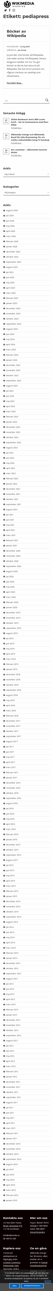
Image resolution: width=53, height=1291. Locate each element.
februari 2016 (12, 834)
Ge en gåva (38, 1248)
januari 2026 (11, 246)
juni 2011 (10, 1112)
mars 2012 (11, 1066)
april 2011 (10, 1123)
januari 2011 (11, 1138)
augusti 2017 (12, 741)
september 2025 (13, 262)
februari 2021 (12, 540)
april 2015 (10, 880)
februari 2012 (12, 1071)
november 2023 (13, 370)
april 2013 (10, 999)
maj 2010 (10, 1179)
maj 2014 (10, 937)
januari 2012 (11, 1076)
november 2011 (13, 1087)
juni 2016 (10, 813)
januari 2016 (11, 839)
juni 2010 (10, 1174)
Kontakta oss (13, 1218)
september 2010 (13, 1159)
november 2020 (13, 556)
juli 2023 (9, 391)
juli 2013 (9, 984)
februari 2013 (12, 1009)
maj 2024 (10, 339)
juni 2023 (10, 396)
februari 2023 (12, 416)
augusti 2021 (12, 509)
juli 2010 (9, 1169)
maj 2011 (10, 1118)
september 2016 (13, 798)
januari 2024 (11, 360)
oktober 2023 (12, 375)
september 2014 (13, 917)
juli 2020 (9, 576)
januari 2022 (11, 483)
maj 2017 (10, 757)
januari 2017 (11, 777)
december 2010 (13, 1143)
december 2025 (13, 251)
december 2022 (13, 427)
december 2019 (13, 612)
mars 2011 (11, 1128)
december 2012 (13, 1020)
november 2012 (13, 1025)
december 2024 (13, 308)
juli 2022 (9, 452)
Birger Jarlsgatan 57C (12, 1226)
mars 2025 (11, 293)
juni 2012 (10, 1051)
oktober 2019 (12, 623)
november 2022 (13, 432)
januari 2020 (11, 607)
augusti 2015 (12, 860)
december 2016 (13, 782)
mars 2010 (11, 1190)
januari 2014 (11, 958)
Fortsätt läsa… (15, 83)
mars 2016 (11, 829)
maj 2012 (10, 1056)
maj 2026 (10, 226)
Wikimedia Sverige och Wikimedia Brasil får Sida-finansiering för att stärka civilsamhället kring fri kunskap (30, 137)
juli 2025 (9, 272)
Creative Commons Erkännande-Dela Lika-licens (11, 1265)
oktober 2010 (12, 1154)
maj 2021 (10, 525)
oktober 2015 (12, 849)
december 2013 (13, 963)
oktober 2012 (12, 1030)
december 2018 (13, 674)
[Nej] (48, 1282)
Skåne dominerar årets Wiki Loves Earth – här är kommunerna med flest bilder (29, 122)
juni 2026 (10, 220)
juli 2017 (9, 746)
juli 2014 (9, 927)
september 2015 (13, 855)
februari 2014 (12, 953)
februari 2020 (12, 602)
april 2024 (10, 344)
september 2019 (13, 628)
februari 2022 (12, 478)
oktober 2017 (12, 731)
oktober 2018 (12, 685)
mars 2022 (11, 473)
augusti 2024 (12, 329)
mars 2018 (11, 710)
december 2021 (13, 489)
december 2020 (13, 550)
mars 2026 (11, 236)
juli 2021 (9, 514)
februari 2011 (12, 1133)
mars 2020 (11, 597)
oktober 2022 (12, 437)
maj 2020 (10, 587)
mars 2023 (11, 411)
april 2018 (10, 705)
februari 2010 (12, 1195)
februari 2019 (12, 664)
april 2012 (10, 1061)
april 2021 (10, 530)
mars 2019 (11, 659)
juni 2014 (10, 932)
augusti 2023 (12, 385)
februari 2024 (12, 355)
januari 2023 (11, 422)
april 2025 (10, 288)
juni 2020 (10, 581)
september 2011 (13, 1097)
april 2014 (10, 942)
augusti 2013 (12, 978)
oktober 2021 (12, 499)
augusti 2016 (12, 803)
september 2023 (13, 380)
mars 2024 (11, 349)
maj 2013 (10, 994)
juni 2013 (10, 989)
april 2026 (10, 231)
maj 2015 (10, 875)
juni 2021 (10, 519)
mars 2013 (11, 1004)
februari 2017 (12, 772)
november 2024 (13, 313)
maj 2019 (10, 648)
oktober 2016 (12, 793)
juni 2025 (10, 277)
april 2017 (10, 762)
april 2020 (10, 592)
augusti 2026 (12, 210)
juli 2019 (9, 638)
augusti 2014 (12, 922)
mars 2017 (11, 767)
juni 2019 (10, 643)
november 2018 (13, 679)
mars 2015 (11, 886)
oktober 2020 (12, 561)
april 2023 (10, 406)
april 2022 (10, 468)
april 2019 (10, 654)
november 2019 (13, 618)
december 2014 (13, 901)
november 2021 (13, 494)
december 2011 (13, 1082)
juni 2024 (10, 334)
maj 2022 (10, 463)
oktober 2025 (12, 257)
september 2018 (13, 690)
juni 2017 (10, 752)
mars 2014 (11, 948)
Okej (15, 1286)
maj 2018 (10, 700)
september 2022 (13, 442)
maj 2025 (10, 282)
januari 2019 (11, 669)
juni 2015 (10, 870)
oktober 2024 (12, 318)
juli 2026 (9, 215)
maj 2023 (10, 401)
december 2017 (13, 721)
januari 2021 (11, 545)
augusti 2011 (12, 1102)
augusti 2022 (12, 447)
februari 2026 (12, 241)
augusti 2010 (12, 1164)
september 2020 (13, 566)
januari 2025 (11, 303)
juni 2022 (10, 458)
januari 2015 (11, 896)
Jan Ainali (22, 50)
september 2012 (13, 1035)
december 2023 (13, 365)
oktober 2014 (12, 911)
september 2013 (13, 973)
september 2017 (13, 736)
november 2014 (13, 906)
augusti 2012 (12, 1040)
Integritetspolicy (37, 1232)
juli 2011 (9, 1107)
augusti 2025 (12, 267)
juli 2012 (9, 1045)
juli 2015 (9, 865)
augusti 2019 (12, 633)
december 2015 (13, 844)
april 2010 (10, 1185)
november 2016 (13, 788)
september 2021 (13, 504)
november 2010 (13, 1149)
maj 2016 (10, 819)
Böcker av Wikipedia (16, 33)
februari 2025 (12, 298)
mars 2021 (11, 535)
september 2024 (13, 324)
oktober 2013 (12, 968)
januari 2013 (11, 1015)
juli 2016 (9, 808)
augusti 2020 (12, 571)
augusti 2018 (12, 695)
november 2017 (13, 726)
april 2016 (10, 824)
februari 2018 (12, 715)
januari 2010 (11, 1200)
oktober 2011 (12, 1092)
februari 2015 (12, 891)
